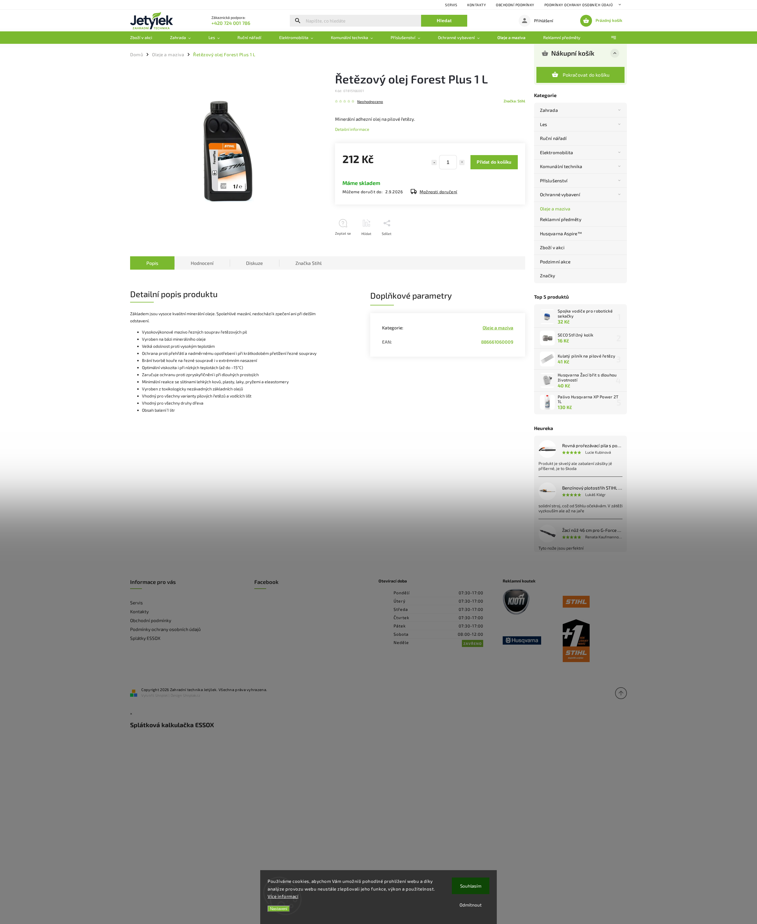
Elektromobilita (556, 152)
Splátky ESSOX (145, 638)
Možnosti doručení (438, 191)
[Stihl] (593, 602)
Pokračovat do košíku (586, 75)
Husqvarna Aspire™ (561, 233)
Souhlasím (470, 885)
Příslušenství (553, 180)
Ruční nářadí (553, 138)
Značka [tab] (308, 263)
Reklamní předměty (560, 219)
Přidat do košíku (494, 162)
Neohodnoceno (370, 102)
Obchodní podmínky (515, 5)
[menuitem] (145, 37)
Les (543, 124)
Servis (451, 5)
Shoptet (161, 695)
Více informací (283, 896)
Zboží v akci (552, 247)
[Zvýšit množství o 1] (462, 162)
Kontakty (476, 5)
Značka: (514, 101)
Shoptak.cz (191, 695)
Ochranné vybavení (560, 194)
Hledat (444, 20)
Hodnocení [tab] (202, 263)
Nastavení (278, 909)
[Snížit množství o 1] (434, 162)
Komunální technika (561, 166)
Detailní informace (352, 129)
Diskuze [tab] (254, 263)
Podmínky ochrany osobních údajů (578, 5)
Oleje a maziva (555, 208)
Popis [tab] (152, 263)
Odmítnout (471, 904)
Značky (547, 275)
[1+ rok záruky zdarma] (593, 641)
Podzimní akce (555, 261)
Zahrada (549, 110)
